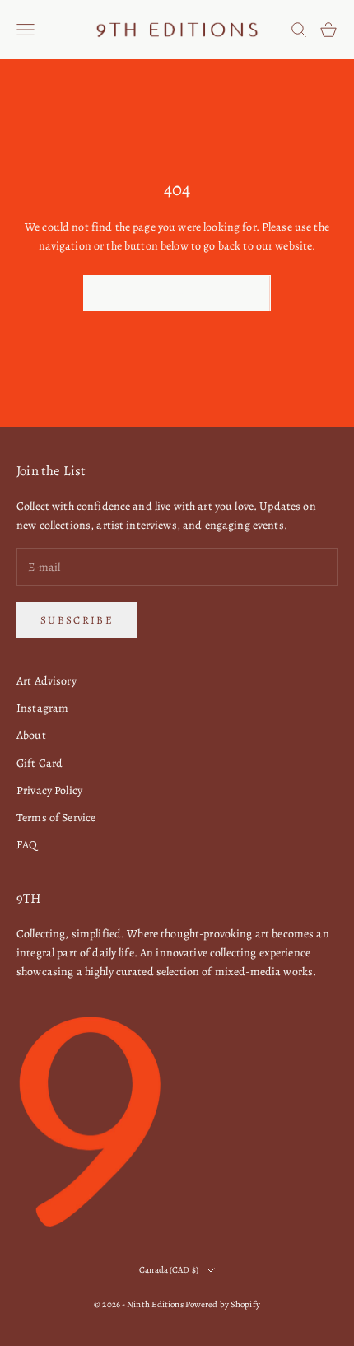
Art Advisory (46, 681)
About (31, 735)
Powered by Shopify (222, 1304)
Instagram (42, 708)
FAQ (26, 845)
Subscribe (77, 620)
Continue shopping (177, 294)
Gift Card (39, 763)
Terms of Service (55, 817)
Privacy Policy (49, 790)
